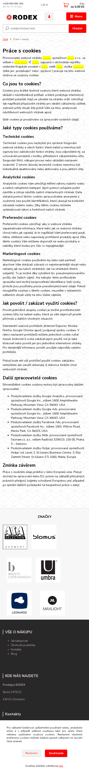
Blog (14, 654)
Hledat (77, 28)
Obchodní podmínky (23, 645)
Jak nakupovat (19, 641)
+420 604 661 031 (13, 3)
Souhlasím (56, 753)
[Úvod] (20, 16)
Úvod (5, 39)
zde (61, 766)
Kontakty (16, 649)
